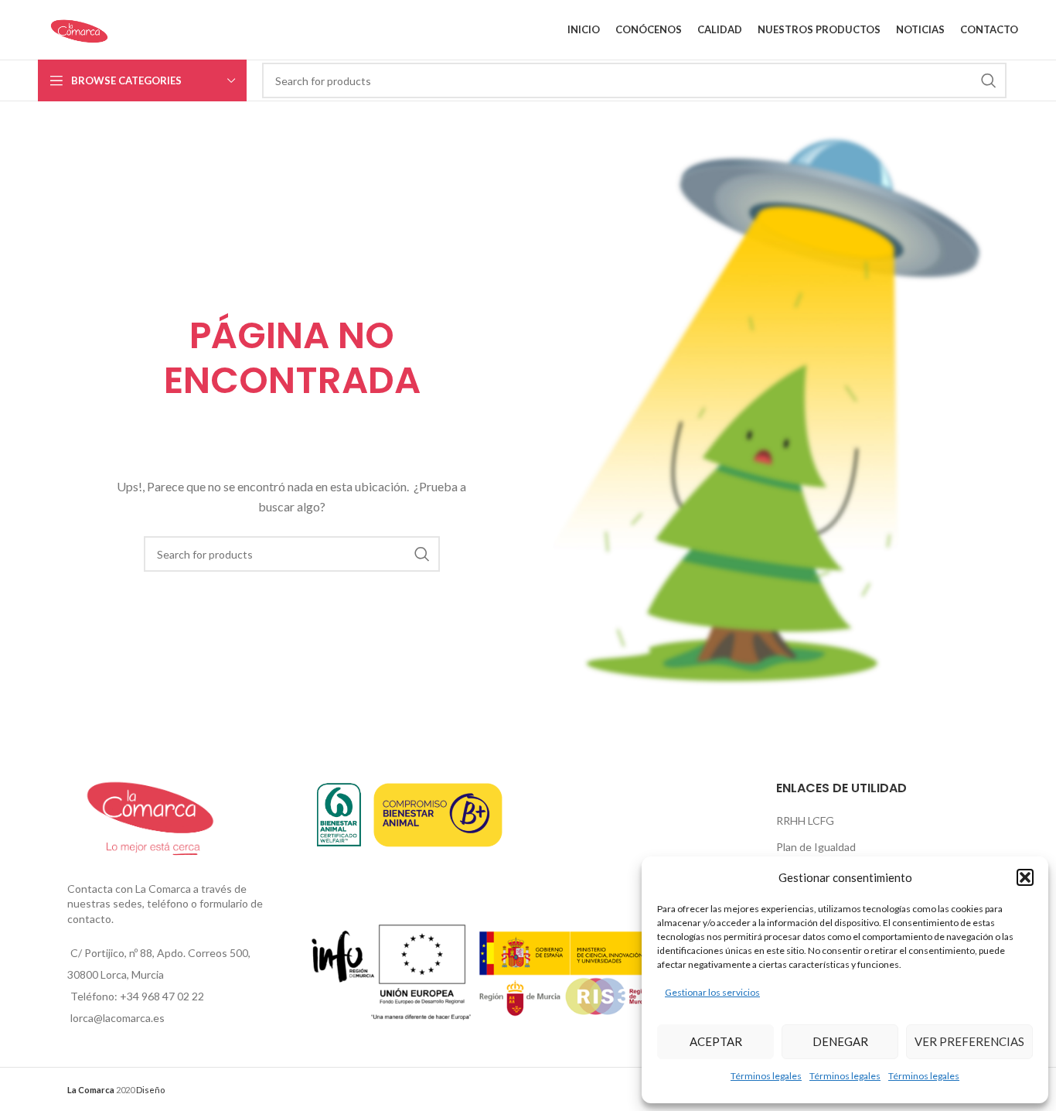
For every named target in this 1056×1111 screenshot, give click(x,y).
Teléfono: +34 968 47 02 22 (137, 996)
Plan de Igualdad (816, 846)
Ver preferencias (969, 1041)
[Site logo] (79, 28)
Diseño (150, 1090)
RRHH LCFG (805, 820)
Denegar (840, 1041)
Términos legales (766, 1076)
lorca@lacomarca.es (117, 1017)
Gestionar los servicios (712, 992)
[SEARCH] (989, 80)
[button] (1025, 877)
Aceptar (716, 1041)
